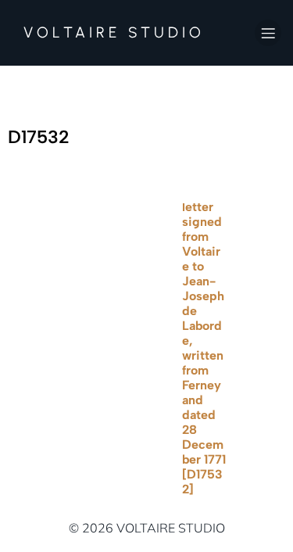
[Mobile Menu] (268, 33)
